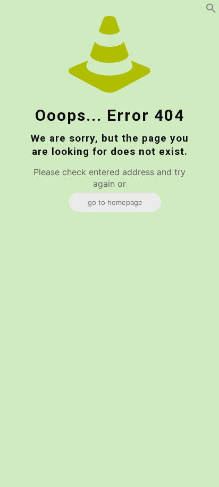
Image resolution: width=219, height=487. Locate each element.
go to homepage (115, 202)
